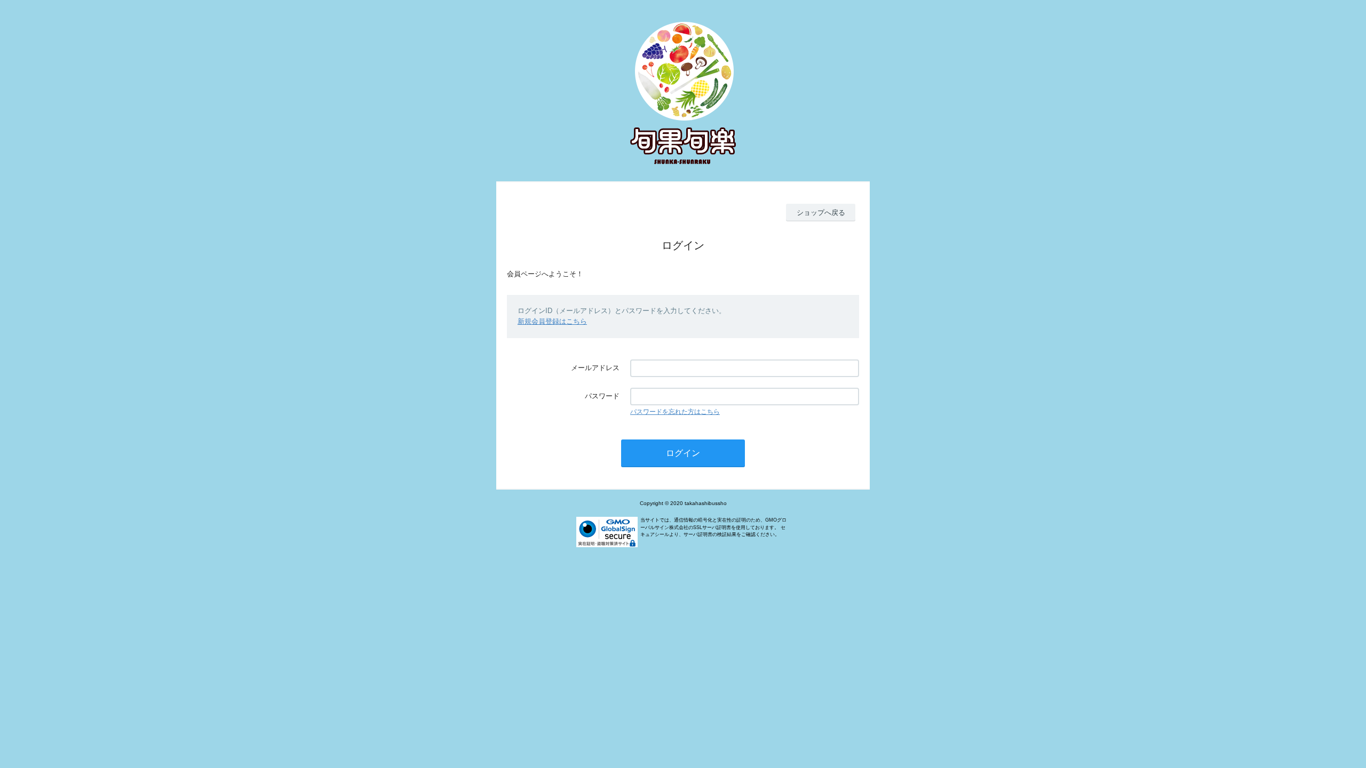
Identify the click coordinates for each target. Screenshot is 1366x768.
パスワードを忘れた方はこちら (675, 411)
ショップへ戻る (821, 213)
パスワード (602, 396)
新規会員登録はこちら (552, 321)
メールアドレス (595, 368)
